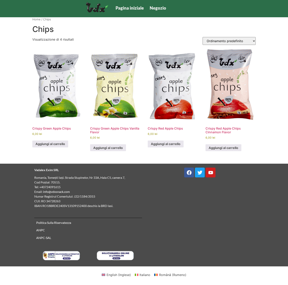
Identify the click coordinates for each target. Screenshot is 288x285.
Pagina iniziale (130, 8)
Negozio (158, 8)
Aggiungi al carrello (50, 144)
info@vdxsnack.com (56, 191)
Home (36, 19)
